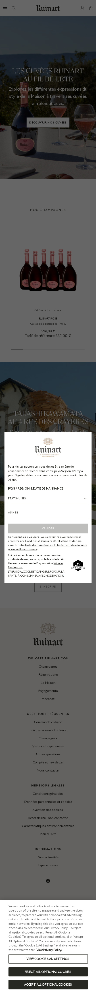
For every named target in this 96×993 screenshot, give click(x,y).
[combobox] (48, 498)
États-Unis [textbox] (17, 498)
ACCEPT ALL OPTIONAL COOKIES (48, 985)
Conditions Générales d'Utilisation (47, 541)
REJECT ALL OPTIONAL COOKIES (48, 972)
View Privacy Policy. (49, 950)
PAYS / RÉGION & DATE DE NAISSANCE (35, 488)
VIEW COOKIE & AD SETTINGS (48, 959)
